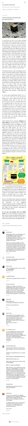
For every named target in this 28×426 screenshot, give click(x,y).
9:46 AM (8, 253)
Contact (16, 9)
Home (3, 9)
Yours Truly (9, 9)
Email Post (7, 223)
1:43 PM (7, 280)
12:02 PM (8, 309)
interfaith (11, 225)
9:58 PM (7, 410)
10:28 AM (8, 272)
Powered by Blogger (15, 421)
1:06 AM (7, 380)
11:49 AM (8, 389)
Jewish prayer (17, 145)
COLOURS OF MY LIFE (8, 5)
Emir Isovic (6, 184)
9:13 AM (7, 325)
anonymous (9, 257)
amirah (7, 232)
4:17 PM (7, 295)
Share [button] (3, 223)
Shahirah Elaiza (9, 346)
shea (7, 299)
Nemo (7, 266)
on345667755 (9, 276)
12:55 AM (8, 342)
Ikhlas (7, 393)
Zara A (7, 313)
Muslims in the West (18, 225)
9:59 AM (7, 262)
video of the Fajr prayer (20, 140)
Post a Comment (6, 413)
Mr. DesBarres (9, 329)
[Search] (25, 2)
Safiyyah (8, 384)
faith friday (7, 225)
